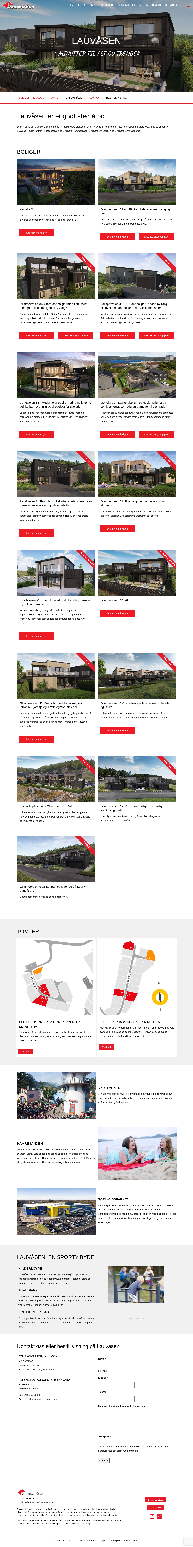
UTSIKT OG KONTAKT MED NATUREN (130, 1022)
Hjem (70, 5)
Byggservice (124, 5)
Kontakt (95, 97)
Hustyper (80, 5)
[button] (181, 5)
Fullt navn (103, 1371)
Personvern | (80, 1541)
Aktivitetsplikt (94, 1541)
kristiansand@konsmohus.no (42, 1399)
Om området (75, 97)
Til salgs (91, 5)
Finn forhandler (153, 5)
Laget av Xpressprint (127, 1541)
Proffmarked (170, 5)
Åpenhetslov (109, 1541)
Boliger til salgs (31, 97)
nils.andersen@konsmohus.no (42, 1369)
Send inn (104, 1460)
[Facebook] (152, 1516)
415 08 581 (33, 1365)
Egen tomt (137, 5)
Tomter (54, 97)
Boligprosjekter (107, 5)
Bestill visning (117, 97)
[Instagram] (159, 1516)
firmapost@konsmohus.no (42, 1502)
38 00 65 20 (33, 1395)
